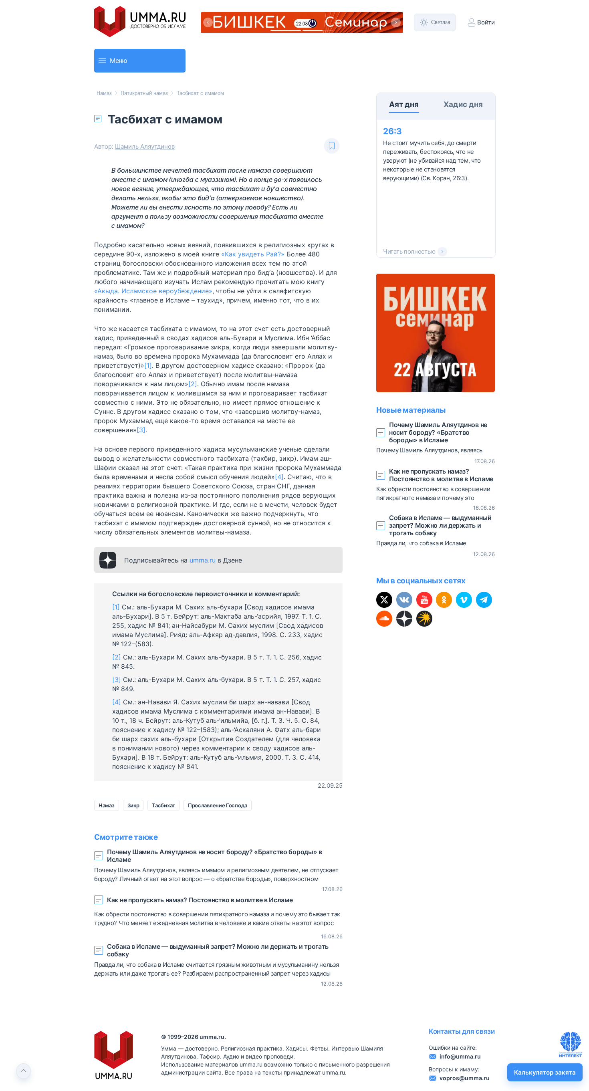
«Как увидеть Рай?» (252, 254)
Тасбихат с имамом (200, 93)
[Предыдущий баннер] (208, 22)
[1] (148, 365)
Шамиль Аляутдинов (145, 146)
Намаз (104, 93)
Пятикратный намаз (144, 93)
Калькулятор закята (545, 1072)
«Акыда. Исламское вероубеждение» (153, 291)
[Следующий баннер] (396, 22)
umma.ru (203, 560)
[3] (141, 430)
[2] (192, 384)
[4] (279, 477)
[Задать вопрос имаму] (571, 1045)
